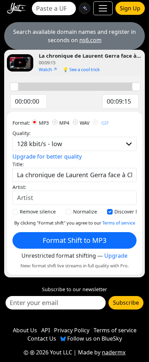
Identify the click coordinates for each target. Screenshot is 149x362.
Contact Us (41, 338)
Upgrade (116, 255)
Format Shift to (74, 240)
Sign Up (130, 8)
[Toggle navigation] (103, 8)
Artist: (19, 187)
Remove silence (38, 211)
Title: (18, 164)
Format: (21, 123)
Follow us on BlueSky (94, 338)
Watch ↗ (48, 69)
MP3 (44, 123)
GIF (105, 123)
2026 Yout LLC (53, 352)
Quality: (21, 133)
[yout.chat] (84, 8)
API (45, 330)
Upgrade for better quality (47, 156)
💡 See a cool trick (81, 69)
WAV (84, 123)
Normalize (85, 211)
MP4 (64, 123)
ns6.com (90, 40)
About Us (25, 330)
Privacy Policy (71, 330)
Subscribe (126, 302)
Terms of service (118, 223)
